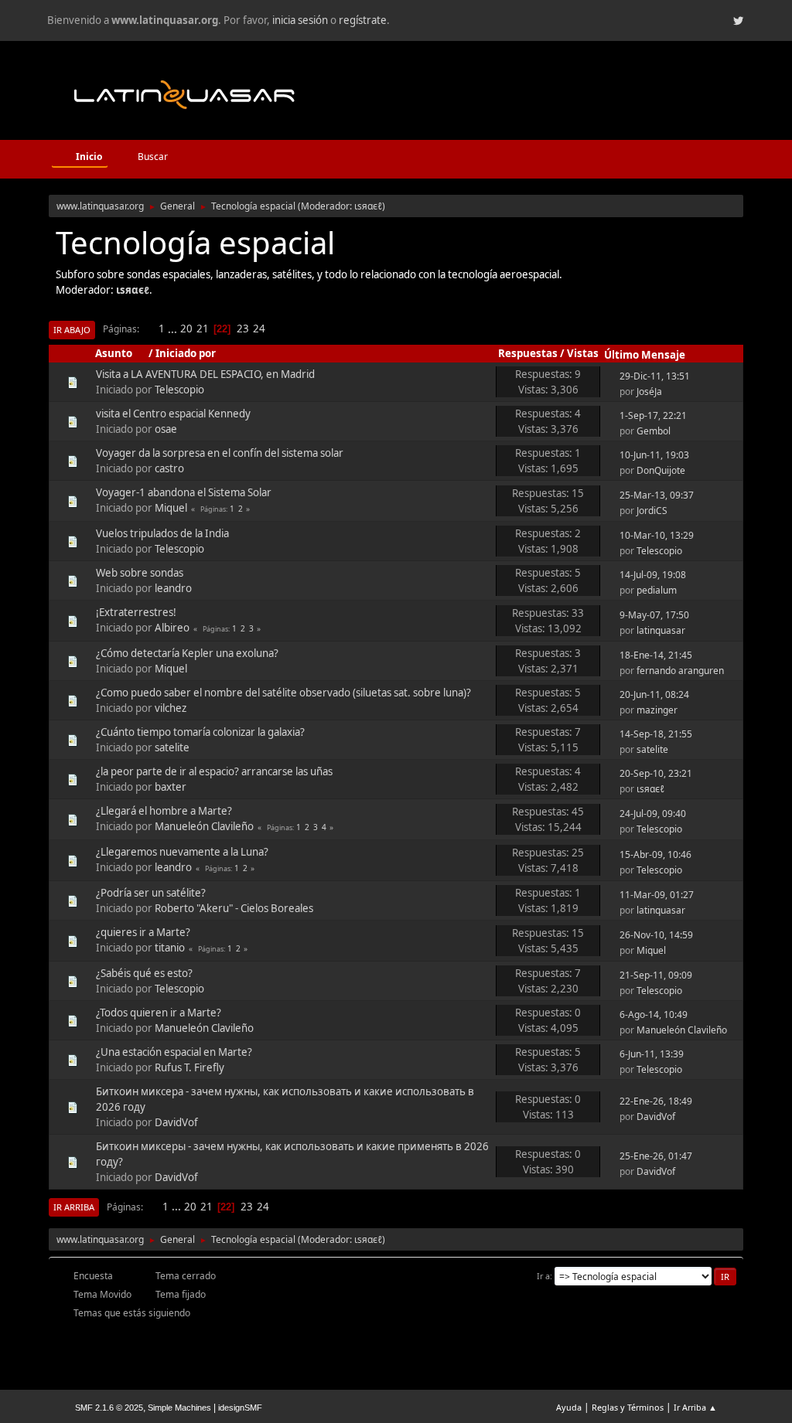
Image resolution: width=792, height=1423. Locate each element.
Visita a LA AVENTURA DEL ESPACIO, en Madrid (205, 374)
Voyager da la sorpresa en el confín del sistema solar (219, 453)
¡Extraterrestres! (136, 612)
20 (186, 328)
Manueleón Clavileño (204, 826)
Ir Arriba (73, 1207)
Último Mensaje (644, 355)
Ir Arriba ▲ (695, 1407)
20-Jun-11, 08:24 (654, 694)
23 (243, 328)
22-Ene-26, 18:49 (656, 1101)
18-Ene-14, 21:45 (656, 655)
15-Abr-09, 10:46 (655, 854)
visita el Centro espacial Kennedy (173, 413)
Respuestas (528, 353)
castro (169, 468)
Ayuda (569, 1407)
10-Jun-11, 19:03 (654, 454)
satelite (172, 747)
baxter (170, 787)
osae (166, 429)
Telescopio (179, 390)
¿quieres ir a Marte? (143, 932)
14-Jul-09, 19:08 (653, 574)
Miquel (171, 508)
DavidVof (176, 1122)
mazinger (657, 710)
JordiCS (652, 510)
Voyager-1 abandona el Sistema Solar (183, 492)
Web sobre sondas (139, 573)
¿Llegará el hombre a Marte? (164, 811)
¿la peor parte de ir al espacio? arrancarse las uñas (214, 771)
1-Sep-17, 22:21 (653, 415)
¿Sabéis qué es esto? (144, 973)
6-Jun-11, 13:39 (652, 1053)
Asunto (113, 353)
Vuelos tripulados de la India (162, 533)
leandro (173, 588)
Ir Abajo (71, 329)
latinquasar (661, 630)
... (173, 328)
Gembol (654, 430)
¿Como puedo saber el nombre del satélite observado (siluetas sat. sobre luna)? (283, 693)
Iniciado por (185, 353)
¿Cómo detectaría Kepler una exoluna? (187, 653)
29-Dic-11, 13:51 (655, 376)
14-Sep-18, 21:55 (656, 733)
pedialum (657, 590)
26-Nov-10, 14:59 (656, 934)
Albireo (172, 628)
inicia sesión (300, 20)
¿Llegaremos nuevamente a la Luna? (182, 852)
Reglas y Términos (628, 1407)
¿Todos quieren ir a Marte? (158, 1013)
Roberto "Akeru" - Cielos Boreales (234, 908)
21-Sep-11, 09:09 (656, 975)
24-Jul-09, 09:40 (653, 813)
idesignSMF (240, 1407)
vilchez (170, 708)
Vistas (583, 353)
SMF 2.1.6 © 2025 (109, 1407)
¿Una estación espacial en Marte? (174, 1052)
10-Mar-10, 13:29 (657, 535)
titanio (170, 948)
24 (259, 328)
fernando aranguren (680, 670)
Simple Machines (179, 1407)
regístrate (363, 20)
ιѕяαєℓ (368, 206)
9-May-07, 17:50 (654, 614)
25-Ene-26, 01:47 (656, 1156)
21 (202, 328)
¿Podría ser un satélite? (151, 893)
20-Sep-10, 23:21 (656, 773)
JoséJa (649, 391)
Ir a (543, 1276)
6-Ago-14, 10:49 (654, 1014)
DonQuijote (661, 470)
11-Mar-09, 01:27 (657, 894)
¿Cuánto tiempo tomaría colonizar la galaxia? (200, 732)
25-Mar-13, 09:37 (657, 495)
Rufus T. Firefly (189, 1067)
